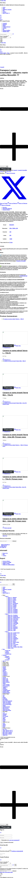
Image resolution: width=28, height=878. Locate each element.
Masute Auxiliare (6, 30)
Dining (4, 25)
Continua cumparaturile (17, 851)
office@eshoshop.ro (5, 544)
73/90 (10, 239)
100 (10, 231)
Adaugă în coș (3, 167)
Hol (3, 29)
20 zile (11, 242)
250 (10, 235)
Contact (4, 11)
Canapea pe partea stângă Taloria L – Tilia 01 (15, 352)
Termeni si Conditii (21, 261)
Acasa (4, 7)
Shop (4, 8)
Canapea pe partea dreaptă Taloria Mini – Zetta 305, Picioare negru (15, 436)
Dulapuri (5, 24)
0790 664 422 (4, 545)
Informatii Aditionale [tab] (7, 208)
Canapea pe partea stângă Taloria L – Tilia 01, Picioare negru (15, 478)
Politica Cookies (6, 563)
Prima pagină (3, 53)
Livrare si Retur (6, 561)
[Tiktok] (4, 547)
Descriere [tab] (5, 207)
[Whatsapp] (5, 547)
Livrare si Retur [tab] (6, 209)
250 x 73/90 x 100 (13, 228)
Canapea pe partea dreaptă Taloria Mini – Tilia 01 (15, 394)
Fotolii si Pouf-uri (6, 26)
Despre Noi (5, 553)
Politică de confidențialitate (8, 564)
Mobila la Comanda (7, 9)
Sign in (2, 842)
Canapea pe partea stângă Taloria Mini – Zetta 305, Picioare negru (15, 520)
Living (1, 171)
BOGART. (9, 171)
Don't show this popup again (6, 872)
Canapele (5, 23)
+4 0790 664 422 (23, 275)
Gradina (4, 28)
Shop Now (5, 535)
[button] (6, 347)
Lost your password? (14, 840)
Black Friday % (6, 13)
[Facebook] (1, 547)
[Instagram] (2, 547)
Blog (4, 10)
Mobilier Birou (6, 31)
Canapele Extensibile (22, 170)
